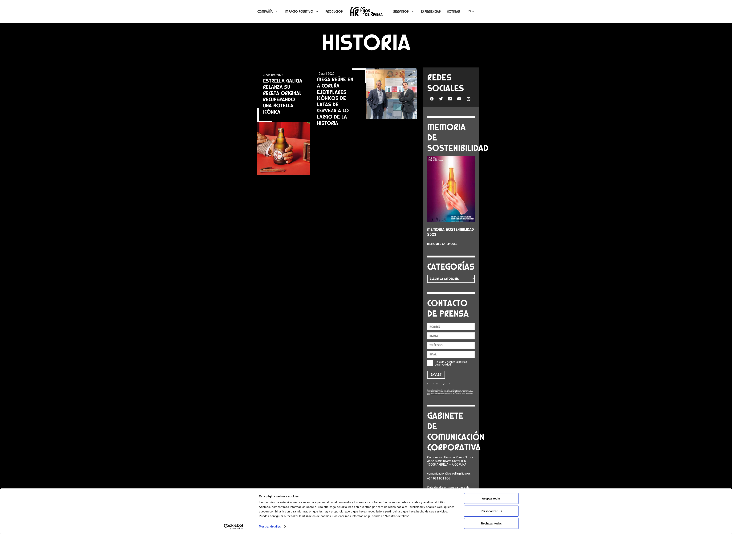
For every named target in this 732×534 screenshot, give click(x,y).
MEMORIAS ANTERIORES (442, 244)
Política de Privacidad (437, 394)
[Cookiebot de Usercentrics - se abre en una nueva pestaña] (233, 526)
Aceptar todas (491, 498)
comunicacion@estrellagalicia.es (449, 473)
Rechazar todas (491, 523)
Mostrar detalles (270, 526)
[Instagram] (468, 99)
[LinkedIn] (450, 99)
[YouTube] (459, 99)
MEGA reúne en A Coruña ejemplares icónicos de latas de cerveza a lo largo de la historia (335, 101)
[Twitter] (440, 99)
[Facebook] (431, 99)
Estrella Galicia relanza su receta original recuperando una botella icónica (282, 96)
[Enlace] (366, 11)
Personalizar (489, 510)
